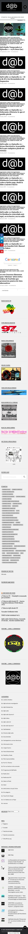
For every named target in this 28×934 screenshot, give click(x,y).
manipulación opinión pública (10, 541)
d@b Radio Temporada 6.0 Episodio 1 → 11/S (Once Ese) (11, 48)
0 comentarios (14, 51)
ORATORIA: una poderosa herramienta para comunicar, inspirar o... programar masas (15, 904)
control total (6, 505)
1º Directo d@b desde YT (9, 608)
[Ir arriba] (25, 927)
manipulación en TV (7, 531)
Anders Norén (9, 931)
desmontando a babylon (14, 929)
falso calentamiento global (10, 520)
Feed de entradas (7, 831)
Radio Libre (20, 42)
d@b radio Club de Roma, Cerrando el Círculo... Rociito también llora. (13, 619)
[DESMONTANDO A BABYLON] (11, 11)
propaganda (17, 555)
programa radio (7, 555)
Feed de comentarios (8, 835)
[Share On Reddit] (2, 248)
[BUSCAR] (24, 476)
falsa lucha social (7, 515)
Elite (17, 510)
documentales (7, 736)
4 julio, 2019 (3, 187)
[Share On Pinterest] (2, 245)
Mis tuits (3, 574)
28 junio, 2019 (3, 218)
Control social (6, 503)
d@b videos (6, 718)
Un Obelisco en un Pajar (9, 799)
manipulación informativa (9, 534)
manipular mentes (7, 546)
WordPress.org (7, 838)
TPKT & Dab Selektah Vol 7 (10, 615)
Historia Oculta (6, 524)
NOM (3, 553)
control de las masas (8, 496)
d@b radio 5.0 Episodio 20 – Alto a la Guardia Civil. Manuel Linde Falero (12, 246)
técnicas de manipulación (9, 562)
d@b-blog (10, 855)
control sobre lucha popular (10, 501)
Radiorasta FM (4, 43)
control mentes (6, 498)
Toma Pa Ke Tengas (8, 796)
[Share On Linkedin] (2, 241)
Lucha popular (6, 527)
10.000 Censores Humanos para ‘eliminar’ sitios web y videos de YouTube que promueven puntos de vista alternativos (11, 279)
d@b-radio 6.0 (7, 722)
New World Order (20, 550)
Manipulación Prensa (8, 543)
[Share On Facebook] (2, 235)
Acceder (5, 827)
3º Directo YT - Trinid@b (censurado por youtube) (14, 597)
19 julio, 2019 (3, 116)
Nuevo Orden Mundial (13, 553)
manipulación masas (8, 536)
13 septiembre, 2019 (5, 51)
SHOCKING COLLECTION (10, 788)
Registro (5, 824)
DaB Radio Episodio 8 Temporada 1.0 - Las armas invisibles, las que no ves (17, 920)
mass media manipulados (9, 548)
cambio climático (17, 489)
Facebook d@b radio (7, 582)
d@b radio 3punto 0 (8, 714)
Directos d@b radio (13, 37)
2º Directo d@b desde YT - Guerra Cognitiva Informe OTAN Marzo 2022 (12, 602)
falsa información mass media (10, 513)
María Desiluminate (18, 40)
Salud (4, 785)
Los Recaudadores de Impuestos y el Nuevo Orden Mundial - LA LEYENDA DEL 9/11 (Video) (17, 861)
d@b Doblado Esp (8, 707)
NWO (22, 553)
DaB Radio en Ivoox (9, 593)
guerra (18, 522)
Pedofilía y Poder (7, 755)
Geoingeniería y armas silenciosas (11, 38)
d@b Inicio (11, 850)
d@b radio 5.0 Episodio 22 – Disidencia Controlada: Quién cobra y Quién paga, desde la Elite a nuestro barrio (12, 181)
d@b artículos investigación (9, 269)
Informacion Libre (6, 40)
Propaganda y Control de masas (11, 557)
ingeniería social (18, 524)
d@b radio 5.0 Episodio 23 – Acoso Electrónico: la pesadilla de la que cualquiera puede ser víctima (12, 147)
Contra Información (8, 491)
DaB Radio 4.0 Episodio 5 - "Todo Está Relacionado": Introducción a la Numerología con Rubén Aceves (17, 897)
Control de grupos (7, 494)
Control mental (20, 496)
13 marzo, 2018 (4, 285)
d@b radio (3, 37)
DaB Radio (15, 505)
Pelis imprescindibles (8, 759)
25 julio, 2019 (3, 83)
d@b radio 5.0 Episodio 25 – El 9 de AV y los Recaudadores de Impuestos (12, 79)
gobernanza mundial (8, 522)
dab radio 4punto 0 (8, 725)
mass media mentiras (8, 550)
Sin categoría (14, 74)
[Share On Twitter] (2, 238)
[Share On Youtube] (2, 251)
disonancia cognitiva (8, 510)
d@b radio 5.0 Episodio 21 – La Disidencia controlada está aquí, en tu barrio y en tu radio (12, 214)
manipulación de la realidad (10, 529)
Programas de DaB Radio (8, 42)
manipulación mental (8, 538)
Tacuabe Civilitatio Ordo (9, 612)
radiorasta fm (15, 560)
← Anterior (4, 290)
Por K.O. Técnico (7, 762)
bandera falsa (6, 489)
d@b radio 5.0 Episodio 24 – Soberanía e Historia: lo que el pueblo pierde (12, 112)
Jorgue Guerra (7, 748)
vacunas (5, 803)
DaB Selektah (6, 729)
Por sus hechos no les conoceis (10, 41)
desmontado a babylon (8, 508)
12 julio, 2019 (3, 153)
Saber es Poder (14, 43)
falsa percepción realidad (9, 517)
